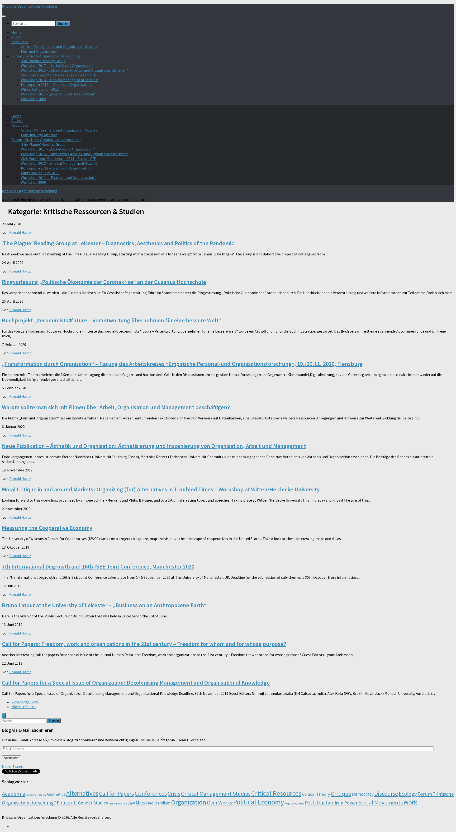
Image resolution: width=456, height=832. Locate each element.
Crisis (174, 793)
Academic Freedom (36, 794)
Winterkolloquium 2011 (40, 89)
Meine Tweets (13, 766)
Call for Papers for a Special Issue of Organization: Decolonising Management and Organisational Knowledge (136, 682)
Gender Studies (93, 803)
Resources (19, 41)
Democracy (363, 794)
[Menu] (4, 16)
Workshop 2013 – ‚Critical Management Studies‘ (59, 79)
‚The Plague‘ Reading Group (43, 60)
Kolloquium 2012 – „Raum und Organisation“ (57, 84)
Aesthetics (56, 794)
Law (131, 803)
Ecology (408, 793)
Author (17, 37)
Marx (140, 803)
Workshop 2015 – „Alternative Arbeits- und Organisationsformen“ (74, 70)
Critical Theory (316, 794)
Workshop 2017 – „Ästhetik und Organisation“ (58, 65)
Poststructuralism (324, 802)
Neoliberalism (158, 803)
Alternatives (82, 793)
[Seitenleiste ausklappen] (4, 715)
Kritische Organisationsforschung (29, 6)
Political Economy (258, 802)
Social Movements (380, 802)
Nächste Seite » (23, 706)
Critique (341, 793)
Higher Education (118, 803)
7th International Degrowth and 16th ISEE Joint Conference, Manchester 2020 (98, 566)
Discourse (386, 793)
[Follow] (12, 825)
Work (410, 802)
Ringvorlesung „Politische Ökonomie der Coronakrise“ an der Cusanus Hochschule (104, 282)
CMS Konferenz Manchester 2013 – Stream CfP (58, 75)
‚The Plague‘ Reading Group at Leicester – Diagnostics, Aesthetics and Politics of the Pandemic (118, 243)
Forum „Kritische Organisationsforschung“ (46, 56)
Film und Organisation (39, 51)
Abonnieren (11, 758)
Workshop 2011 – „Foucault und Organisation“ (58, 94)
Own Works (219, 802)
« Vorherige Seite (25, 702)
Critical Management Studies (216, 793)
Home (16, 32)
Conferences (151, 793)
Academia (13, 793)
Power (351, 803)
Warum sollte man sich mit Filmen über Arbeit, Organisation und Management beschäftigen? (116, 407)
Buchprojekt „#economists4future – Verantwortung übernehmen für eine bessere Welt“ (111, 320)
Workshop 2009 (33, 98)
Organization (188, 802)
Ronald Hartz (20, 232)
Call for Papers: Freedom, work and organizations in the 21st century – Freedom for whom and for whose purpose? (144, 644)
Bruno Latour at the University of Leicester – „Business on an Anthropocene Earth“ (104, 605)
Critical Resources (276, 793)
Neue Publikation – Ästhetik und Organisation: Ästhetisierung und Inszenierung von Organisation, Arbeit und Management (154, 446)
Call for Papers (116, 793)
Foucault (67, 802)
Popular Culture (294, 803)
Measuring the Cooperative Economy (47, 527)
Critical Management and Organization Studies (59, 46)
